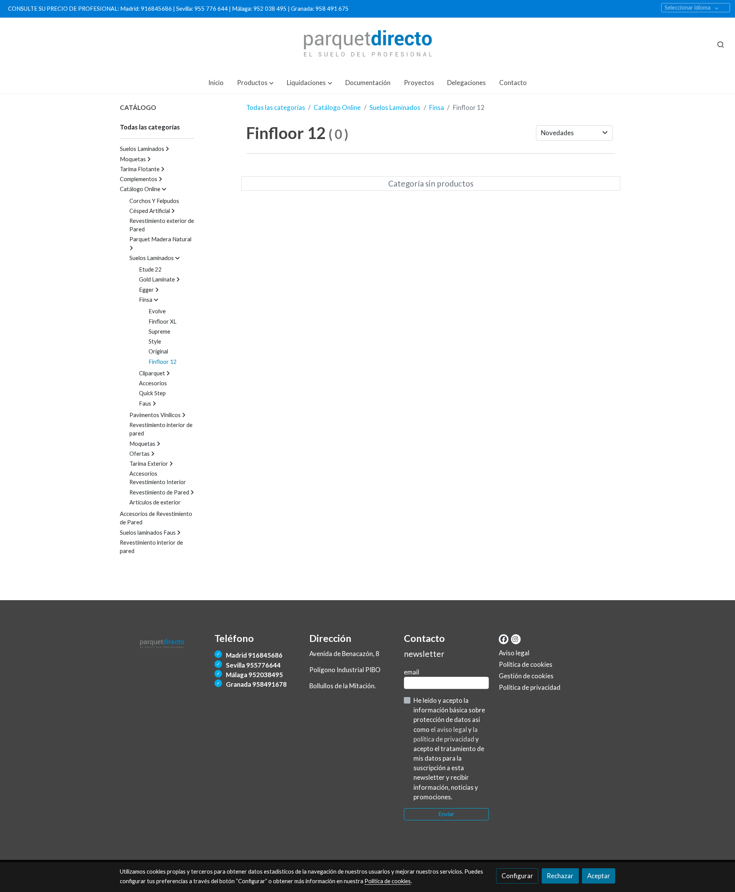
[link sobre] (162, 641)
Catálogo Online (337, 107)
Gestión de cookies (526, 676)
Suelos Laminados (394, 107)
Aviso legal (514, 653)
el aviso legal (449, 729)
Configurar (517, 876)
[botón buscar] (720, 44)
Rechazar (560, 876)
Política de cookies (525, 664)
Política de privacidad (529, 687)
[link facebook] (503, 638)
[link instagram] (515, 638)
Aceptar (598, 876)
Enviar (446, 814)
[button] (255, 82)
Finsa (436, 107)
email (411, 672)
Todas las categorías (275, 107)
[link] (367, 44)
